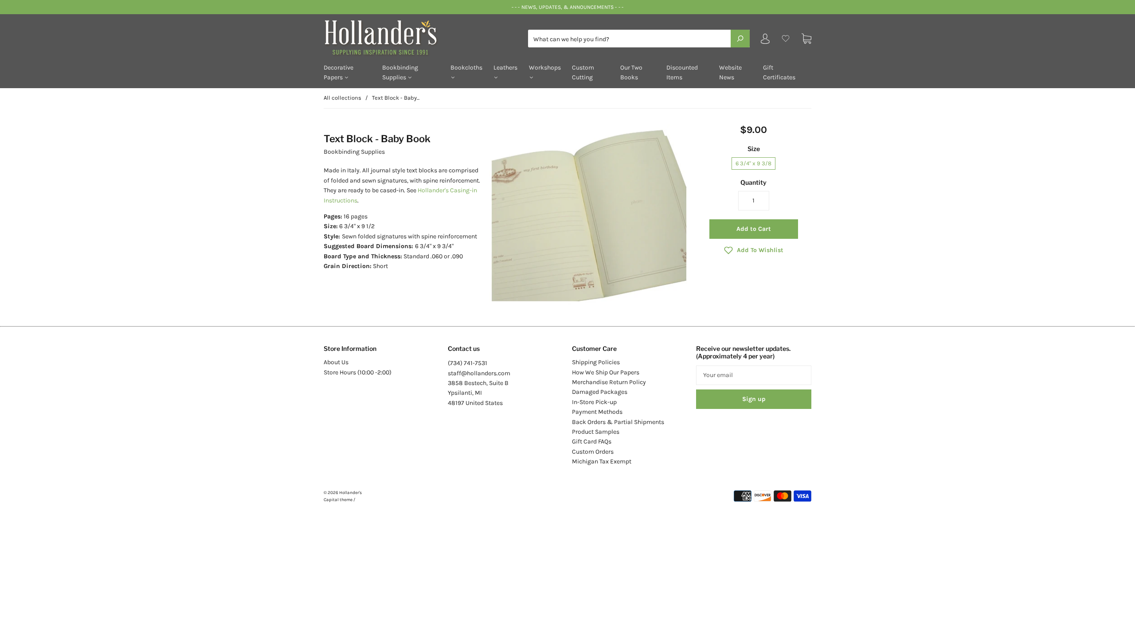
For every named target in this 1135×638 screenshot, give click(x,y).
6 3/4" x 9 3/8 (753, 163)
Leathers (505, 67)
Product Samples (595, 432)
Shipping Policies (596, 362)
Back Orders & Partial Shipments (618, 422)
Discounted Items (682, 72)
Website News (730, 72)
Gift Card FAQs (591, 441)
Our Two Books (631, 72)
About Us (336, 362)
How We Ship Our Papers (605, 372)
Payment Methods (597, 412)
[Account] (765, 41)
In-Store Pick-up (594, 402)
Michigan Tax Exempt (601, 461)
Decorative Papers (338, 72)
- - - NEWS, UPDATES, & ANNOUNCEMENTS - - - (567, 7)
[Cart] (806, 39)
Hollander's (350, 492)
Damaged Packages (599, 392)
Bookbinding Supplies (400, 72)
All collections (342, 97)
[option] (588, 214)
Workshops (545, 67)
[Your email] (753, 375)
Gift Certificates (779, 72)
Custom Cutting (583, 72)
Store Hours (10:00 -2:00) (357, 372)
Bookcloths (466, 67)
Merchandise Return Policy (609, 382)
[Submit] (740, 38)
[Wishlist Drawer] (786, 39)
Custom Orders (593, 451)
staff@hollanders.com (479, 373)
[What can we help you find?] (639, 39)
